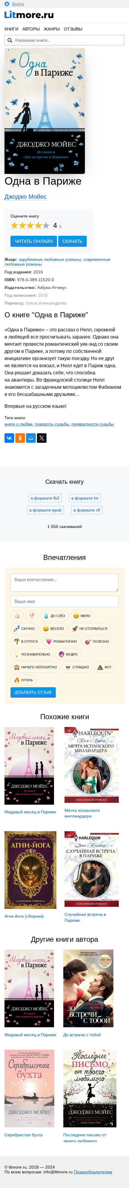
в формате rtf (87, 510)
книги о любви (18, 424)
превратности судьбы (92, 424)
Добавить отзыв (33, 692)
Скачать (72, 241)
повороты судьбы (52, 424)
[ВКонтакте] (9, 438)
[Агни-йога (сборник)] (30, 907)
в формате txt (84, 498)
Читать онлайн (34, 241)
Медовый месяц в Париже (30, 811)
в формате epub (45, 510)
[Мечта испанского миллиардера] (91, 801)
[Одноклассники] (20, 438)
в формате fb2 (45, 498)
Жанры (52, 29)
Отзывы (73, 29)
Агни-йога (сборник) (24, 916)
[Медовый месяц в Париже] (29, 803)
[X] (41, 438)
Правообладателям (93, 1171)
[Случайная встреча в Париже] (91, 905)
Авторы (31, 29)
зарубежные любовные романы (50, 259)
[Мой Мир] (31, 438)
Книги (11, 29)
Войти (18, 3)
